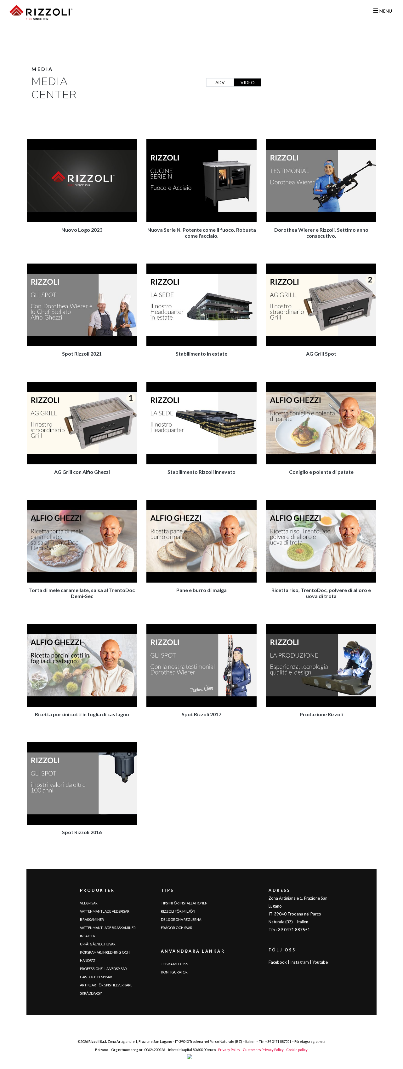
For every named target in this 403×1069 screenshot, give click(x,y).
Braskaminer (92, 919)
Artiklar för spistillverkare (106, 985)
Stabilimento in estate (201, 354)
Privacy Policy (229, 1050)
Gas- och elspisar (96, 977)
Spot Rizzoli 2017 (201, 714)
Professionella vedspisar (103, 969)
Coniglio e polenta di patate (321, 472)
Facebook (278, 962)
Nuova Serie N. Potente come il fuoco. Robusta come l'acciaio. (201, 233)
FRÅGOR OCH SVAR (176, 928)
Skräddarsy (91, 993)
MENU (382, 11)
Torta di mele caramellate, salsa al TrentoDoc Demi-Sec (82, 593)
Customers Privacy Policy (263, 1050)
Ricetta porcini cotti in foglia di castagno (82, 714)
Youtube (320, 962)
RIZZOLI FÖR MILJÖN (178, 911)
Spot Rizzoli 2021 (82, 354)
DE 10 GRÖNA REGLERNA (181, 919)
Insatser (87, 936)
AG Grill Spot (321, 354)
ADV (220, 82)
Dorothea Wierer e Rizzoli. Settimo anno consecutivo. (321, 233)
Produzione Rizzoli (321, 714)
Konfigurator (174, 972)
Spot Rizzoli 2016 (82, 832)
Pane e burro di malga (201, 590)
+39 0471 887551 (278, 1041)
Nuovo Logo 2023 (81, 230)
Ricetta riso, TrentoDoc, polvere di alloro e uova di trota (321, 593)
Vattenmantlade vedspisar (104, 911)
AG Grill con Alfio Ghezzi (82, 472)
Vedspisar (89, 903)
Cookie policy (297, 1050)
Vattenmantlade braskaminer (108, 928)
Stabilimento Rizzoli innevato (201, 472)
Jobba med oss (174, 964)
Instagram (299, 962)
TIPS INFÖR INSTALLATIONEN (184, 903)
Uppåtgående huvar (98, 944)
